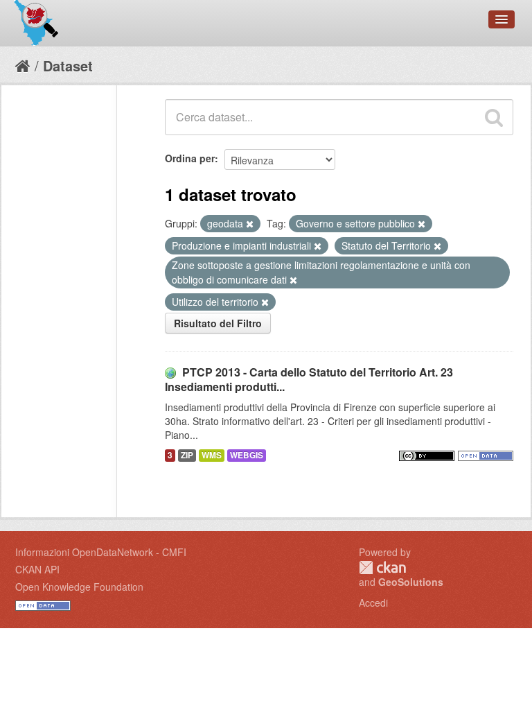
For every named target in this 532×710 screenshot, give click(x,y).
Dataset (68, 65)
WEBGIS (246, 455)
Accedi (373, 602)
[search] (494, 117)
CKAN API (37, 569)
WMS (212, 455)
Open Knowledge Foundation (79, 587)
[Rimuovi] (250, 224)
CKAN (382, 567)
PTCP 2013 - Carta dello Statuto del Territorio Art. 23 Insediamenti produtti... (309, 379)
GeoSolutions (410, 582)
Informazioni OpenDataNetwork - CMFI (100, 552)
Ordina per (190, 158)
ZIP (187, 455)
